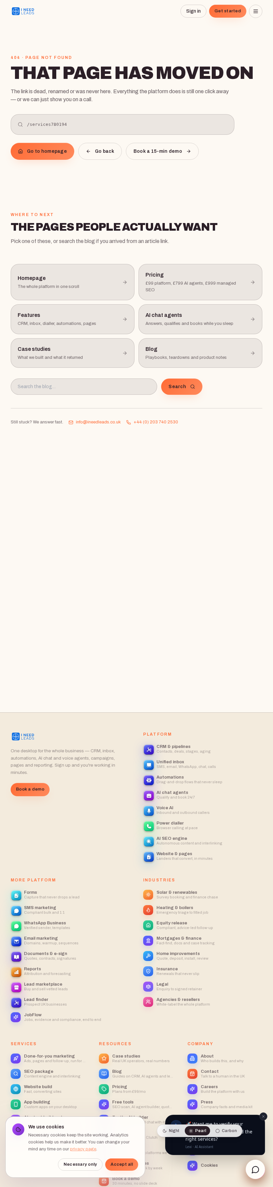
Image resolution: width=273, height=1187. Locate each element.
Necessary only (80, 1164)
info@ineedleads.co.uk (98, 422)
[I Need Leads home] (23, 11)
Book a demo (30, 789)
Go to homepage (47, 151)
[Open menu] (255, 11)
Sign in (193, 11)
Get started (227, 11)
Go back (104, 151)
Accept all (122, 1164)
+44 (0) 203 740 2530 (156, 422)
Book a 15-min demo (158, 151)
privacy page (83, 1149)
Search (177, 386)
